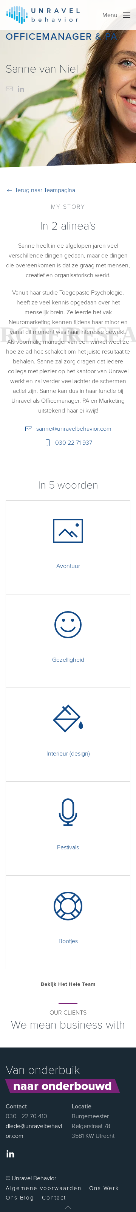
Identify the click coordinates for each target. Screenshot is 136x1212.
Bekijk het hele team (68, 984)
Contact (54, 1197)
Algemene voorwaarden (44, 1188)
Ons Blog (20, 1197)
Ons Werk (104, 1188)
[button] (116, 15)
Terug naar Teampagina (44, 190)
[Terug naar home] (43, 15)
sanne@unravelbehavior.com (73, 429)
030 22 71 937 (73, 443)
